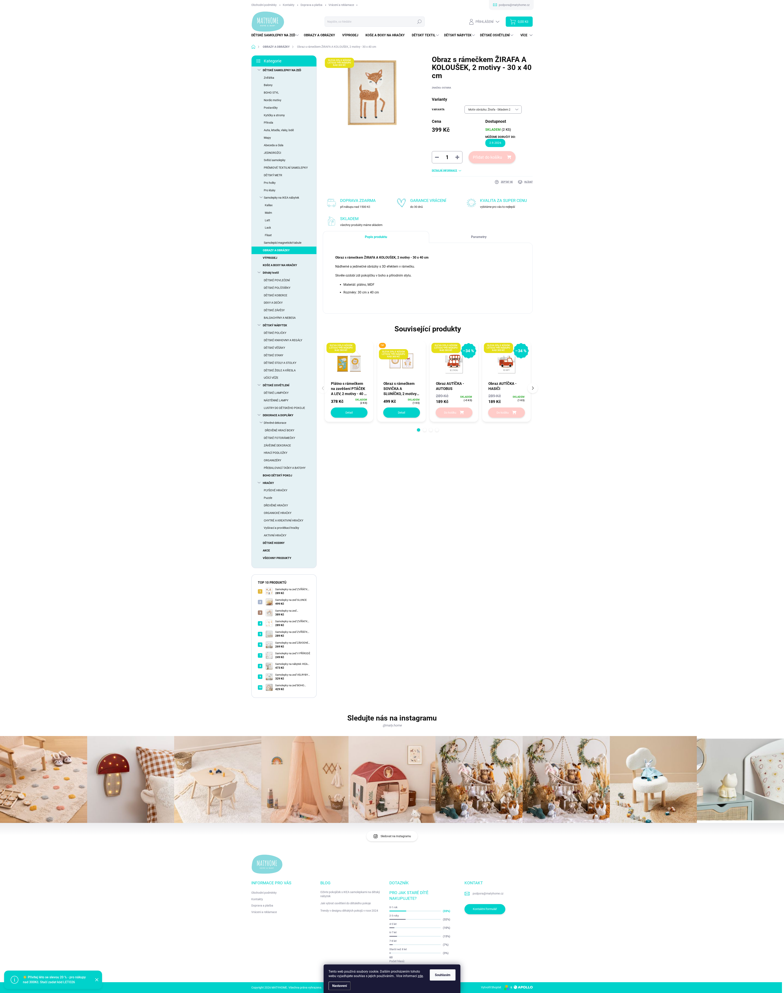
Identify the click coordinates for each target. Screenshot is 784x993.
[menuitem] (275, 35)
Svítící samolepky (274, 160)
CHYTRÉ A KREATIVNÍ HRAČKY (283, 520)
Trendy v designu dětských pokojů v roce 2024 (349, 910)
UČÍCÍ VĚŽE (271, 377)
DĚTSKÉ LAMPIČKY (276, 392)
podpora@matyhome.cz (488, 893)
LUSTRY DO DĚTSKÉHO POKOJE (284, 408)
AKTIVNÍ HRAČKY (275, 535)
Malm (268, 212)
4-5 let (392, 923)
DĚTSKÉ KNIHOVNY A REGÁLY (283, 340)
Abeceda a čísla (273, 145)
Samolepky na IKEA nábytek (281, 197)
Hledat (419, 21)
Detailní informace (444, 170)
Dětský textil (271, 272)
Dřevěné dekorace (275, 422)
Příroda (268, 122)
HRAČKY (268, 483)
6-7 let (392, 932)
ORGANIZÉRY (272, 460)
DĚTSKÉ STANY (273, 355)
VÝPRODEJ (270, 257)
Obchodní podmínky (264, 5)
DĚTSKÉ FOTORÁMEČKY (279, 437)
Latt (267, 220)
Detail (349, 412)
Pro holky (270, 182)
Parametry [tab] (479, 237)
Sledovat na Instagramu (396, 836)
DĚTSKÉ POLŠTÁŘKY (277, 287)
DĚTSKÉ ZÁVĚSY (274, 310)
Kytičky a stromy (274, 115)
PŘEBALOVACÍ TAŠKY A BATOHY (284, 467)
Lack (268, 227)
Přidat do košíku (487, 157)
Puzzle (268, 497)
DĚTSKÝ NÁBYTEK (275, 325)
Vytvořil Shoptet (491, 987)
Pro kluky (269, 190)
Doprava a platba (311, 5)
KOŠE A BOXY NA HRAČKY (280, 265)
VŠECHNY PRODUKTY (277, 558)
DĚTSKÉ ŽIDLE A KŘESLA (280, 370)
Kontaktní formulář (485, 909)
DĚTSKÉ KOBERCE (275, 295)
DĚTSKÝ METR (273, 175)
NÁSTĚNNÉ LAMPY (276, 400)
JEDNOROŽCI (272, 152)
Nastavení (339, 986)
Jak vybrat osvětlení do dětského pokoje (345, 903)
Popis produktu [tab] (376, 237)
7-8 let (392, 940)
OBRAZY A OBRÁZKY (276, 250)
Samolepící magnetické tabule (282, 242)
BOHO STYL (271, 92)
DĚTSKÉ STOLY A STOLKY (280, 362)
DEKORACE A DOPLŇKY (278, 415)
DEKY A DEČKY (273, 302)
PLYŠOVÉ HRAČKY (275, 490)
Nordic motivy (272, 100)
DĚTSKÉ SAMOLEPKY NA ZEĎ (282, 70)
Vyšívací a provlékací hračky (281, 527)
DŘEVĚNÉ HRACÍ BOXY (279, 430)
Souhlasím (442, 975)
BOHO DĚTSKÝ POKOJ (277, 475)
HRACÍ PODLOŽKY (275, 452)
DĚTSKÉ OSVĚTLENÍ (276, 385)
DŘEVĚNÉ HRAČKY (276, 505)
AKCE (266, 550)
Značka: (441, 87)
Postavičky (271, 107)
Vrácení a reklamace (341, 5)
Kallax (269, 205)
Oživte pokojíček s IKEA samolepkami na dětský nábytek (350, 894)
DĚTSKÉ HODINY (274, 543)
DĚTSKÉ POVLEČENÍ (277, 280)
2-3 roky (394, 915)
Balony (268, 85)
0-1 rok (393, 907)
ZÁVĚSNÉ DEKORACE (277, 445)
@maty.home (392, 725)
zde (420, 976)
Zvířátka (269, 77)
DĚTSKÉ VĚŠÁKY (274, 347)
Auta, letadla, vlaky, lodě (279, 130)
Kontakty (288, 5)
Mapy (267, 137)
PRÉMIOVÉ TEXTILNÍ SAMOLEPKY (286, 167)
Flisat (268, 235)
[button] (418, 430)
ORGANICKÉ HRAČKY (277, 513)
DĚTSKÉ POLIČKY (275, 332)
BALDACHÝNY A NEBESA (280, 317)
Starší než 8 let (398, 949)
